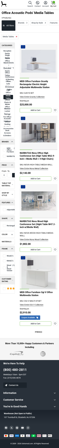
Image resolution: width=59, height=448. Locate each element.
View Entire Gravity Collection (32, 97)
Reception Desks (7, 52)
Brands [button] (5, 142)
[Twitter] (11, 428)
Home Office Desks (7, 61)
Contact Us (13, 385)
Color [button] (4, 234)
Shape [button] (4, 218)
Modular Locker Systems (7, 111)
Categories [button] (7, 45)
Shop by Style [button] (5, 194)
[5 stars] (7, 288)
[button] (30, 4)
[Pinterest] (17, 428)
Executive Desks (7, 70)
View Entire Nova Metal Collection (34, 168)
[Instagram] (28, 428)
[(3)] (7, 288)
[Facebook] (6, 428)
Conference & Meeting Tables (9, 79)
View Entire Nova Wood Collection (34, 239)
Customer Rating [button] (6, 280)
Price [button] (4, 165)
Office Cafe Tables (8, 84)
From (4, 171)
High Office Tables (8, 93)
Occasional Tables (9, 88)
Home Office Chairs (7, 107)
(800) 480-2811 (15, 370)
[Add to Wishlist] (55, 110)
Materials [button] (6, 242)
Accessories (8, 129)
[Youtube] (22, 428)
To (8, 171)
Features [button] (6, 203)
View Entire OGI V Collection (31, 305)
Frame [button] (5, 249)
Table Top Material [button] (6, 184)
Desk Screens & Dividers (7, 133)
